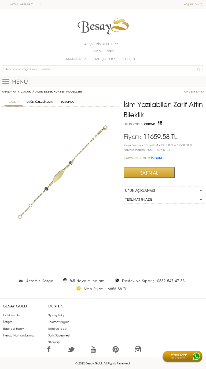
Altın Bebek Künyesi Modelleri (58, 91)
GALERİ (14, 102)
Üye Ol (97, 51)
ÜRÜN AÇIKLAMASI (140, 191)
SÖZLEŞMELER (102, 59)
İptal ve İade (57, 328)
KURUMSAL (74, 59)
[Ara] (198, 69)
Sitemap (54, 342)
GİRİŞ (110, 51)
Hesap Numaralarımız (18, 335)
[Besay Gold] (103, 16)
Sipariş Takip (56, 315)
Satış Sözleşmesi (58, 335)
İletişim (7, 322)
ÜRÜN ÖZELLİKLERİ (40, 102)
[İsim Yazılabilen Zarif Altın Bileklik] (60, 117)
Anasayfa (9, 91)
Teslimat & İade (138, 199)
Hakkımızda (11, 315)
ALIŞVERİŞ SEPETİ (98, 44)
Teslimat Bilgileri (58, 322)
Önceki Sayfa (194, 91)
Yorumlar (68, 102)
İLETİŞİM (128, 59)
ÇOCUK (26, 91)
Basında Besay (13, 328)
